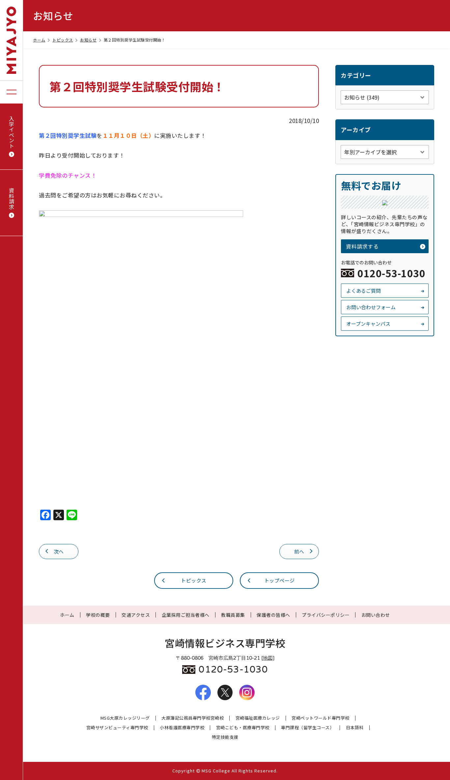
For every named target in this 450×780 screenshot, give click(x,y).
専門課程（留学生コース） (307, 727)
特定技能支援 (225, 737)
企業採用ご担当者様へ (186, 614)
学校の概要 (98, 614)
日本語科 (355, 727)
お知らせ (88, 40)
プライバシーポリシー (326, 614)
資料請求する (362, 246)
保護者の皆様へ (273, 614)
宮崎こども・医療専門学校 (242, 727)
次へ (59, 551)
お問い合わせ (375, 614)
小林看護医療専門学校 (182, 727)
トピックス (62, 40)
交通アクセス (136, 614)
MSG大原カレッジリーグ (125, 718)
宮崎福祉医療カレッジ (258, 718)
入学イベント (11, 132)
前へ (299, 551)
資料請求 (11, 198)
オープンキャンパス (368, 323)
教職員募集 (233, 614)
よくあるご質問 (363, 290)
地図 (268, 658)
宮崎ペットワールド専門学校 (321, 718)
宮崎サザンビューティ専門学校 (117, 727)
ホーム (39, 40)
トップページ (279, 580)
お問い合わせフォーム (371, 307)
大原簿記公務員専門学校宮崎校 (192, 718)
